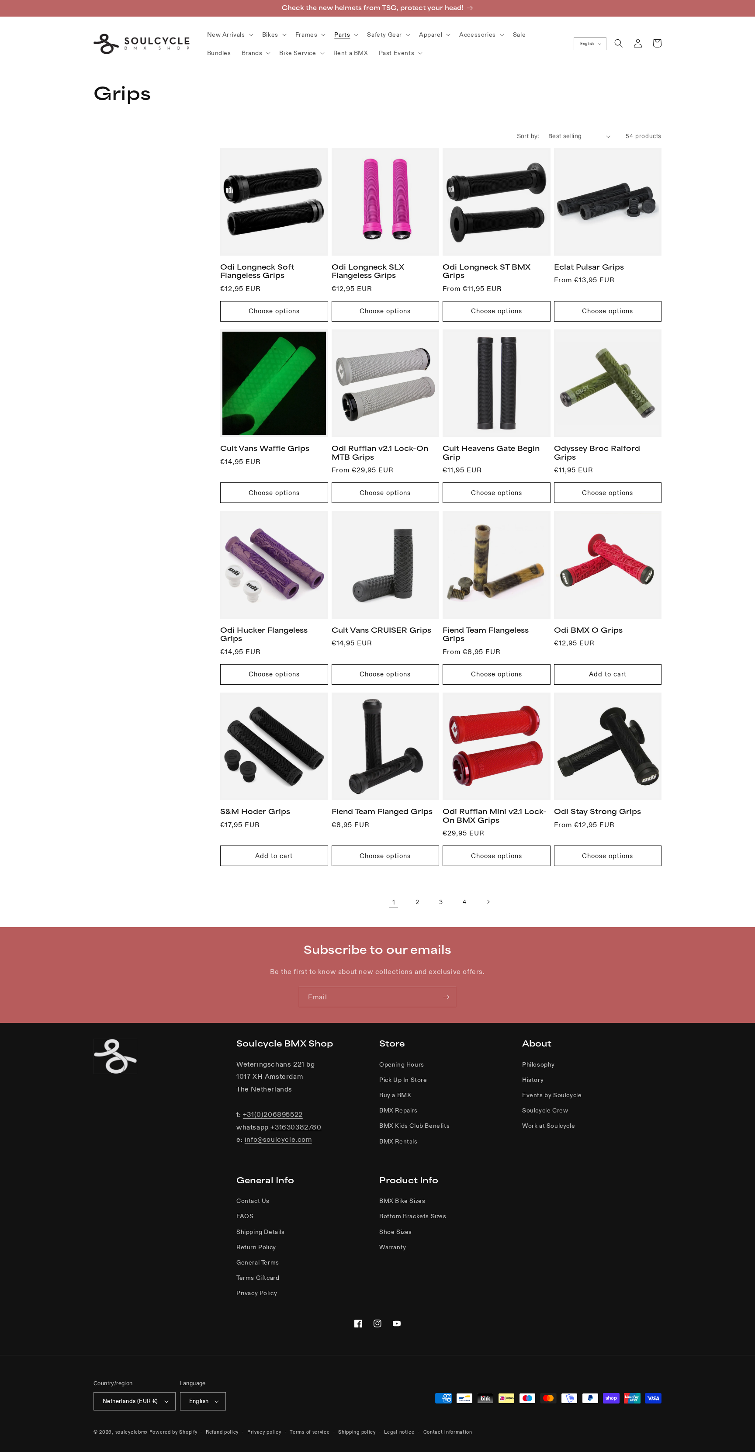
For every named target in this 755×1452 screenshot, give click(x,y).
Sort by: (528, 135)
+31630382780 (295, 1127)
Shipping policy (357, 1432)
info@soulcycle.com (278, 1139)
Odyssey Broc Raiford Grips (597, 452)
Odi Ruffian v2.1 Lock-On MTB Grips (380, 452)
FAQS (244, 1216)
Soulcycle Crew (545, 1110)
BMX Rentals (398, 1141)
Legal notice (399, 1432)
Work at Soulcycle (548, 1126)
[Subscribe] (446, 997)
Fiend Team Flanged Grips (382, 811)
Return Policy (256, 1247)
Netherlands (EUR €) (130, 1401)
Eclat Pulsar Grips (589, 267)
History (533, 1080)
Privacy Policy (256, 1293)
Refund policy (222, 1432)
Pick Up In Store (403, 1080)
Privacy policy (264, 1432)
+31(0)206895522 (273, 1114)
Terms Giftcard (257, 1278)
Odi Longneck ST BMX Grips (486, 271)
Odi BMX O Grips (588, 630)
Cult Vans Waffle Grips (264, 448)
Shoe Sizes (395, 1232)
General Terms (257, 1262)
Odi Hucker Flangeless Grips (264, 634)
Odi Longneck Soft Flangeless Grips (257, 271)
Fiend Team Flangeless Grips (486, 634)
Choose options (274, 311)
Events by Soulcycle (552, 1095)
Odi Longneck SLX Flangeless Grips (368, 271)
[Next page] (488, 901)
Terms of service (309, 1432)
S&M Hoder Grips (255, 811)
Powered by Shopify (173, 1432)
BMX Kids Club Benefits (414, 1126)
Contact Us (253, 1201)
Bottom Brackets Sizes (413, 1216)
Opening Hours (401, 1064)
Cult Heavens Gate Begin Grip (491, 452)
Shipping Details (260, 1232)
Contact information (447, 1432)
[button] (229, 34)
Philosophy (538, 1064)
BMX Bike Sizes (402, 1201)
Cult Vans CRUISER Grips (381, 630)
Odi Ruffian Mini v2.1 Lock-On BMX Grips (495, 815)
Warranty (392, 1247)
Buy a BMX (395, 1095)
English (587, 43)
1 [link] (393, 902)
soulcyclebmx (131, 1432)
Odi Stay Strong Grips (597, 811)
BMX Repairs (398, 1110)
